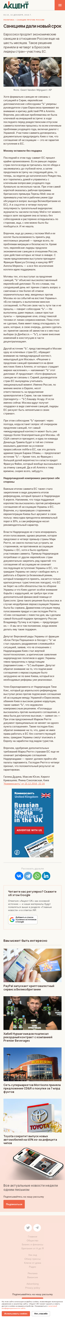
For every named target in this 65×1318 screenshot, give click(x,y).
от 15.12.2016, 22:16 (33, 783)
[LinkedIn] (46, 876)
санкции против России (30, 20)
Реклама (32, 1273)
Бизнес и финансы (32, 1244)
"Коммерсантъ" (12, 783)
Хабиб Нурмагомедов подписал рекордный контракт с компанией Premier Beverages (27, 1037)
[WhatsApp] (37, 876)
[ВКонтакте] (19, 876)
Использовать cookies (15, 1313)
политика (8, 20)
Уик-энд (32, 1255)
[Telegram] (28, 876)
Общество (32, 1240)
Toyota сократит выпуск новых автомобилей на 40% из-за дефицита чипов (30, 1139)
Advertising (33, 1283)
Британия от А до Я (32, 1248)
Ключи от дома (32, 1262)
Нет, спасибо (40, 1313)
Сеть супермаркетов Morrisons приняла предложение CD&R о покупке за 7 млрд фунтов (32, 1088)
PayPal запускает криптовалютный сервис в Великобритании (28, 987)
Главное (32, 1236)
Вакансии (32, 1277)
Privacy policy (32, 1287)
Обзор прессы (32, 1258)
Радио (32, 1266)
